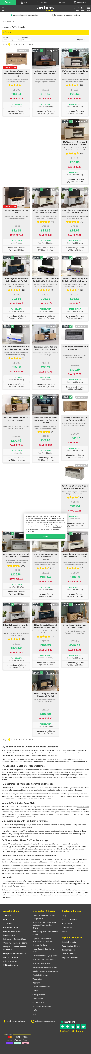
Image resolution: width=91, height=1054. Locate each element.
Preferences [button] (30, 531)
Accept (45, 536)
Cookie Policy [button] (57, 527)
